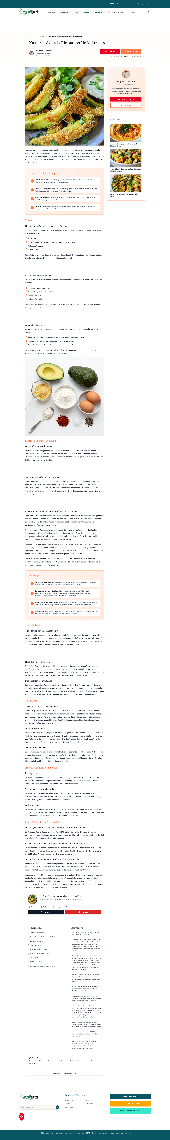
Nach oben (84, 1137)
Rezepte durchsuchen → (130, 1104)
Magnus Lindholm (45, 50)
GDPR (112, 4)
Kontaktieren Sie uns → (130, 1111)
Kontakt (121, 12)
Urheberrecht (130, 4)
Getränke (87, 12)
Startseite (51, 12)
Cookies (119, 4)
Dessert (76, 12)
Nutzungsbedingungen (63, 1133)
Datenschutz (132, 12)
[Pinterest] (21, 1117)
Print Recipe (47, 912)
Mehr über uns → (130, 1096)
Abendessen (64, 12)
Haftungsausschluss (144, 4)
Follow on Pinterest (127, 99)
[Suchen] (57, 1107)
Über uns (111, 12)
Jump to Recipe (132, 51)
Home (33, 36)
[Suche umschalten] (149, 12)
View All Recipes (125, 105)
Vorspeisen (99, 12)
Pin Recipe (111, 51)
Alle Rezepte (69, 1107)
